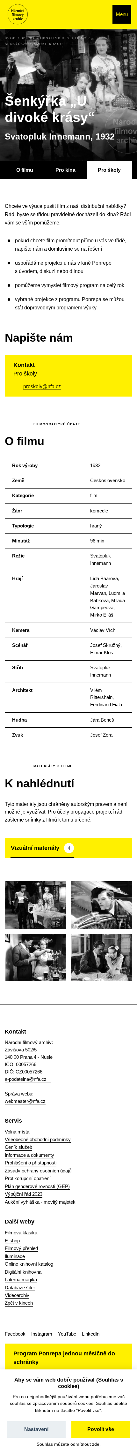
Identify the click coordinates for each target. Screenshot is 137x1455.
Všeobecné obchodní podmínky (38, 1139)
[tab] (42, 848)
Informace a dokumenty (29, 1155)
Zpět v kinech (19, 1303)
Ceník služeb (18, 1147)
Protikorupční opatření (28, 1178)
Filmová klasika (21, 1232)
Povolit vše (100, 1429)
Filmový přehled (21, 1248)
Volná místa (17, 1131)
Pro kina (65, 170)
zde (95, 1444)
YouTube (67, 1334)
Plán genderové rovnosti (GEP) (37, 1186)
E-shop (12, 1240)
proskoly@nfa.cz (42, 386)
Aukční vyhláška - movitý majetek (40, 1202)
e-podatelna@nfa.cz (26, 1079)
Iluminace (15, 1256)
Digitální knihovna (23, 1272)
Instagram (41, 1334)
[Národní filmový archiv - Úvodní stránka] (18, 14)
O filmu (24, 170)
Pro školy (109, 170)
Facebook (15, 1334)
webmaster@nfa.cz (25, 1101)
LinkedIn (90, 1334)
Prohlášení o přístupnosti (30, 1162)
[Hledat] (101, 14)
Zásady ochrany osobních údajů (38, 1170)
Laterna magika (21, 1279)
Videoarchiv (17, 1295)
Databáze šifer (20, 1287)
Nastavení (36, 1429)
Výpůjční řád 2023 (23, 1194)
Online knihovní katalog (29, 1264)
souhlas (17, 1403)
